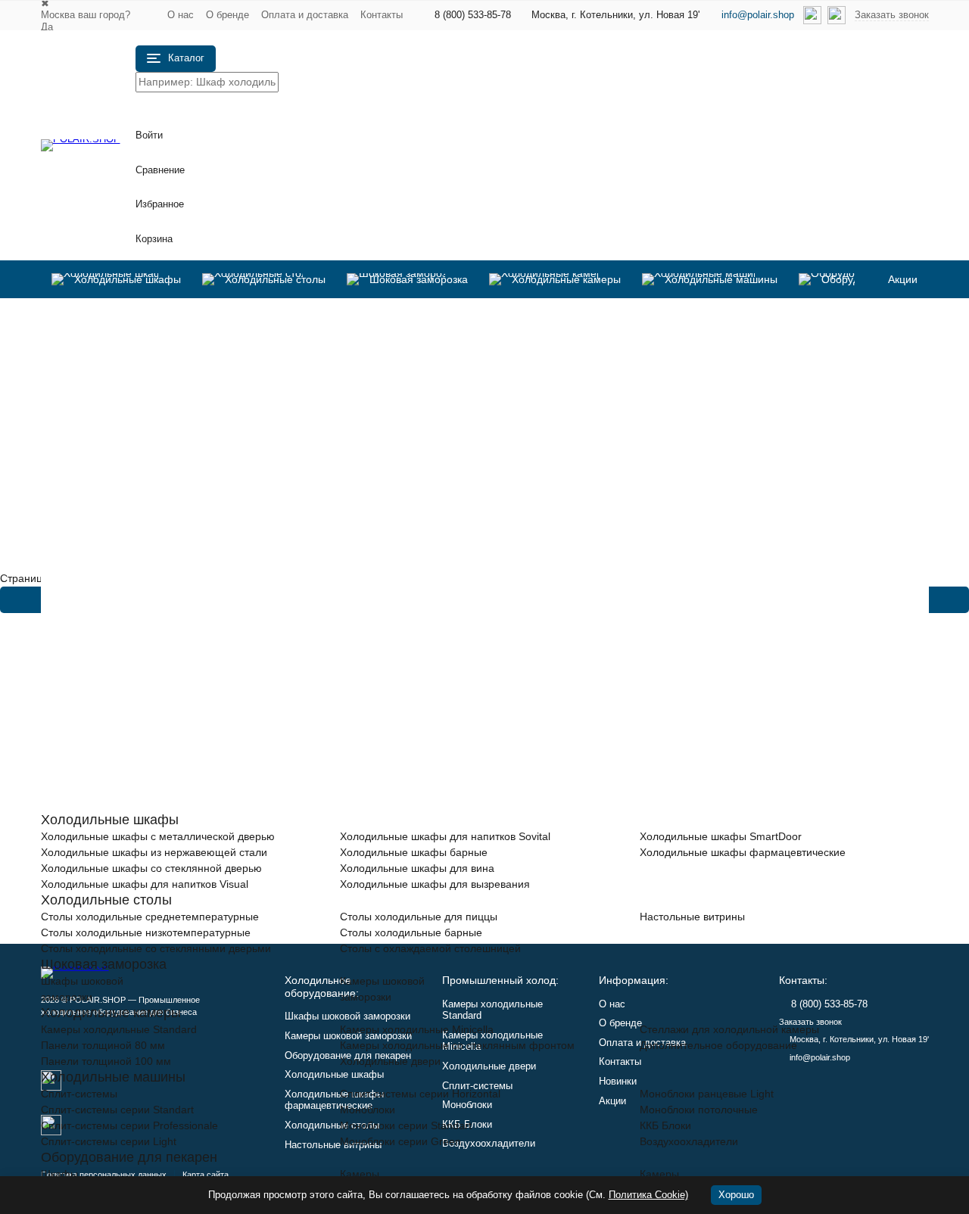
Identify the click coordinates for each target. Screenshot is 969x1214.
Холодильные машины (252, 380)
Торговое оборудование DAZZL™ (453, 771)
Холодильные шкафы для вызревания (435, 884)
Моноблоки (572, 659)
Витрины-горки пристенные (415, 788)
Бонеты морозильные (598, 788)
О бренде (227, 14)
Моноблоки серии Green (604, 691)
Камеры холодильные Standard (425, 579)
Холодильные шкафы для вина (621, 402)
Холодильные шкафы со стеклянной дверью (151, 868)
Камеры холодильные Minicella (621, 579)
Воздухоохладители (791, 691)
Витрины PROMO (587, 804)
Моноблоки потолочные (801, 659)
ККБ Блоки (767, 675)
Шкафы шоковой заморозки (372, 531)
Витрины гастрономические (415, 804)
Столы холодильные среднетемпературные (150, 916)
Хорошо (736, 1194)
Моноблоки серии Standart (610, 675)
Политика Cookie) (648, 1194)
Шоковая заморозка (231, 348)
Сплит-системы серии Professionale (435, 675)
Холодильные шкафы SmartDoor (823, 354)
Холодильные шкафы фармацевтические (743, 852)
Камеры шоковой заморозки (570, 531)
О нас (180, 14)
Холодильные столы (234, 332)
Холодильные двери (792, 579)
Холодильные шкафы (243, 316)
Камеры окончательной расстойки (779, 739)
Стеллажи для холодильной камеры (831, 595)
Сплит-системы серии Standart (423, 659)
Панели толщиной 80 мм (409, 595)
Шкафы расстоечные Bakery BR (379, 739)
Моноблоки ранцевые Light (809, 643)
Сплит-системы (385, 643)
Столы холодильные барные (615, 482)
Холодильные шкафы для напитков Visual (144, 884)
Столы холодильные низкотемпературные (146, 932)
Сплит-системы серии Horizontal (624, 643)
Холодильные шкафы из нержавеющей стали (154, 852)
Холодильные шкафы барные (618, 386)
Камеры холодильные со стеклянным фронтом (457, 1045)
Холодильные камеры (246, 364)
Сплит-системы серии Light (414, 691)
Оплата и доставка (304, 14)
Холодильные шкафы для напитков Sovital (445, 836)
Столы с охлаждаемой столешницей (832, 434)
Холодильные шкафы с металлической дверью (158, 836)
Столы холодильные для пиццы (623, 466)
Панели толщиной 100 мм (412, 611)
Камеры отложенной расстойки (574, 739)
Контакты (381, 14)
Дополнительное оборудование (820, 611)
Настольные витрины (794, 450)
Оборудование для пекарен (435, 706)
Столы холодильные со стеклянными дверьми (156, 948)
